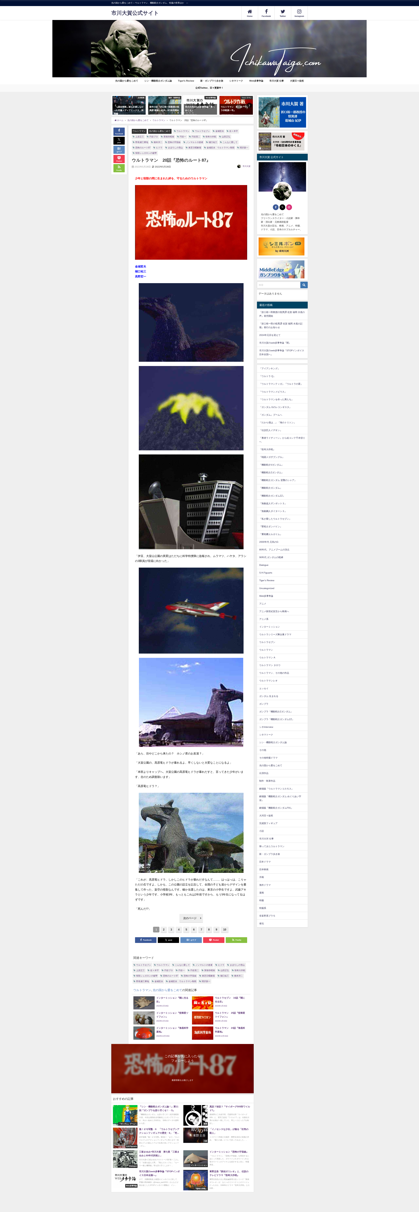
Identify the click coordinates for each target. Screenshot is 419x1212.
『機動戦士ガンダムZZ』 (272, 496)
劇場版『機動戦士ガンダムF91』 (276, 808)
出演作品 (263, 773)
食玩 (261, 923)
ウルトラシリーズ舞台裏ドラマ (275, 634)
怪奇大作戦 (211, 137)
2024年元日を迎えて (270, 335)
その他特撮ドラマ (268, 758)
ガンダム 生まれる (268, 696)
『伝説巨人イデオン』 (270, 430)
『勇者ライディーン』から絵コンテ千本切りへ (282, 440)
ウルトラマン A (267, 658)
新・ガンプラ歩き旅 (269, 854)
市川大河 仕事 (266, 838)
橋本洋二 (158, 142)
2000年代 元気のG (268, 542)
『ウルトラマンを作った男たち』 (276, 399)
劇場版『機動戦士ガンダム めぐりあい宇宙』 (280, 798)
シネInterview (266, 727)
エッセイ (263, 688)
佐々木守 (233, 131)
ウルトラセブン (202, 131)
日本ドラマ (265, 862)
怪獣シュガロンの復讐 (146, 153)
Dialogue (263, 565)
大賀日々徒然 (297, 81)
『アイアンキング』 (269, 368)
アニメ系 (263, 619)
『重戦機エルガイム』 (270, 534)
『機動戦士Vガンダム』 (271, 465)
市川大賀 (246, 166)
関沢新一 (244, 148)
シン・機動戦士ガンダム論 (158, 81)
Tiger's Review (186, 81)
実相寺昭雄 (169, 137)
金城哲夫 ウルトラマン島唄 (220, 148)
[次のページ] (191, 922)
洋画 (261, 877)
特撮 (261, 900)
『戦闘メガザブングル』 (271, 457)
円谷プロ (153, 137)
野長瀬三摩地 (141, 142)
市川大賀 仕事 (276, 81)
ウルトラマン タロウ (270, 665)
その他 (262, 750)
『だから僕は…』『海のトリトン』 (277, 422)
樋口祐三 (213, 142)
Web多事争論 (256, 81)
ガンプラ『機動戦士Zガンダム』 (276, 711)
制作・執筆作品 (267, 781)
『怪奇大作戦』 (267, 449)
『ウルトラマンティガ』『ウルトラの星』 (281, 384)
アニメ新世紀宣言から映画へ (274, 611)
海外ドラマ (265, 885)
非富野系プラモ (267, 916)
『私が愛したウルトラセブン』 (275, 519)
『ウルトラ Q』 (267, 376)
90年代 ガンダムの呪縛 (271, 557)
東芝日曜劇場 (194, 148)
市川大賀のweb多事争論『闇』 (275, 343)
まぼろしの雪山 (175, 148)
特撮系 (262, 908)
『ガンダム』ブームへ (270, 415)
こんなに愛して (230, 142)
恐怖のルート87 (142, 148)
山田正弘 (226, 137)
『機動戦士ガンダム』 (270, 488)
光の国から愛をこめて (126, 81)
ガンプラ (263, 704)
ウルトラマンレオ (268, 681)
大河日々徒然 (266, 815)
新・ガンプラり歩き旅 (211, 81)
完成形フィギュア (268, 823)
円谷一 (183, 137)
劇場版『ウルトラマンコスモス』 (276, 789)
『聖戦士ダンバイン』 (270, 526)
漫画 (261, 893)
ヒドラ (159, 148)
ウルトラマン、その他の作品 (274, 673)
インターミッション (269, 627)
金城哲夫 (219, 131)
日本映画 (263, 869)
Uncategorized (266, 588)
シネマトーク (236, 81)
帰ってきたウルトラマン (271, 846)
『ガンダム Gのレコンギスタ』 (275, 407)
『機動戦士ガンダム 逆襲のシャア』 (278, 480)
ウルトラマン (139, 131)
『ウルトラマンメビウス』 (273, 392)
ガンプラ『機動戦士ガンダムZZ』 (276, 719)
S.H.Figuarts (265, 573)
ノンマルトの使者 (194, 142)
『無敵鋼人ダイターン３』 (273, 511)
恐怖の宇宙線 (174, 142)
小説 (261, 831)
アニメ (262, 603)
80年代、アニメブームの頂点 (274, 549)
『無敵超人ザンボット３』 (273, 503)
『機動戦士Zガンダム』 (271, 472)
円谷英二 (196, 137)
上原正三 (139, 137)
